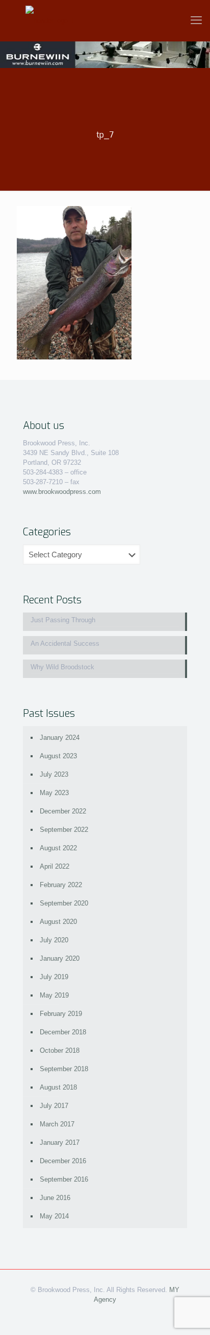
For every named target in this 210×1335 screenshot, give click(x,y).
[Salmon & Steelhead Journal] (49, 20)
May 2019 (54, 995)
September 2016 (64, 1179)
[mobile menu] (196, 20)
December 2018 (63, 1032)
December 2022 (63, 811)
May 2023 (54, 793)
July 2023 (54, 774)
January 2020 (60, 958)
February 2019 (61, 1013)
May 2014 (54, 1216)
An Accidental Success (65, 643)
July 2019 (54, 977)
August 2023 (58, 756)
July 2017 (54, 1106)
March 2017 (57, 1124)
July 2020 (54, 940)
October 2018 (60, 1050)
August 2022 (58, 848)
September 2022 (64, 829)
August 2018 (58, 1087)
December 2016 (63, 1161)
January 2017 (60, 1142)
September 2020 (64, 903)
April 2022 (54, 866)
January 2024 (60, 737)
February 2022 (61, 885)
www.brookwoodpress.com (62, 491)
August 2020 (58, 921)
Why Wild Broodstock (62, 667)
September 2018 (64, 1069)
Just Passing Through (63, 620)
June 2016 (55, 1198)
